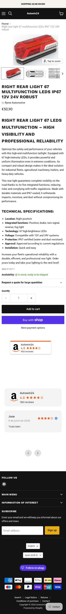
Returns (44, 597)
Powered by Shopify (33, 608)
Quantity (6, 291)
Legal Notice (31, 597)
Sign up (52, 530)
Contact (46, 601)
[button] (12, 73)
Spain (31, 555)
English (31, 546)
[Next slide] (62, 73)
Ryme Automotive (15, 102)
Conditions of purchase (27, 601)
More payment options (33, 327)
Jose (11, 416)
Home (5, 23)
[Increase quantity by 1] (31, 298)
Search (17, 597)
